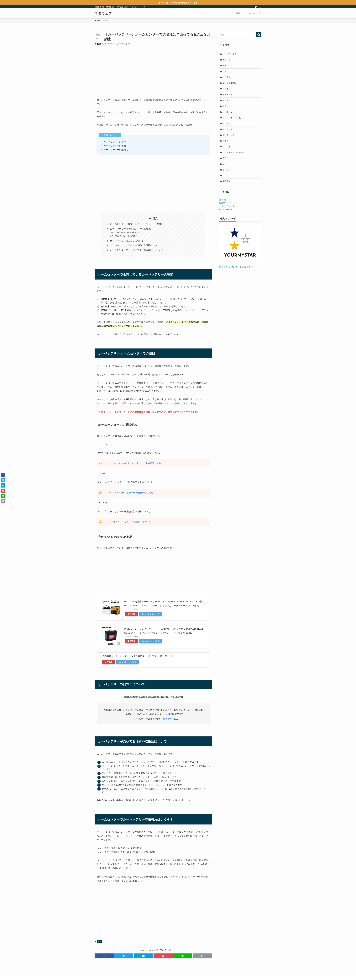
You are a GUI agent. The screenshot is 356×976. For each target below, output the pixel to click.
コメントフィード (227, 206)
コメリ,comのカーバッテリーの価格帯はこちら (129, 492)
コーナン (226, 77)
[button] (104, 955)
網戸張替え (227, 181)
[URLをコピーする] (202, 955)
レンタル (226, 147)
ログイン (223, 200)
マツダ (225, 141)
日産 (225, 164)
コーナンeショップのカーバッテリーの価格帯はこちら (133, 463)
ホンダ (225, 123)
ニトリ (225, 106)
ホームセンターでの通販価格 (127, 232)
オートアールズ (229, 54)
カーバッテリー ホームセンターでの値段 (130, 228)
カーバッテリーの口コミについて (127, 241)
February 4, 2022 (170, 719)
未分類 (225, 170)
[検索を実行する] (258, 34)
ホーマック (227, 129)
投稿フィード (225, 203)
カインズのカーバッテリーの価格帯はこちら (128, 522)
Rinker (136, 609)
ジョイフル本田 (229, 83)
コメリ (225, 71)
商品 (99, 44)
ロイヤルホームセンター (233, 152)
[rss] (256, 6)
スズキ (225, 89)
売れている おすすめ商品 (126, 236)
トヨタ (225, 100)
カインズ (226, 60)
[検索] (259, 6)
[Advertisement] (153, 69)
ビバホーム (227, 112)
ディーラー (227, 94)
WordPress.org (225, 209)
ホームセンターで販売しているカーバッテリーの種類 (137, 224)
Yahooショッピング (150, 614)
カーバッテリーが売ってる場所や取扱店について (134, 245)
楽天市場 (131, 614)
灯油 (225, 175)
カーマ (225, 65)
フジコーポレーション (232, 118)
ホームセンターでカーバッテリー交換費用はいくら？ (137, 250)
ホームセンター (229, 135)
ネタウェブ (103, 13)
